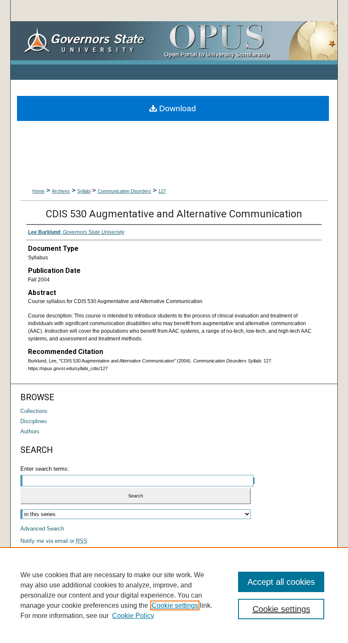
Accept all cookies (281, 582)
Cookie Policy (133, 615)
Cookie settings (175, 605)
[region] (174, 595)
